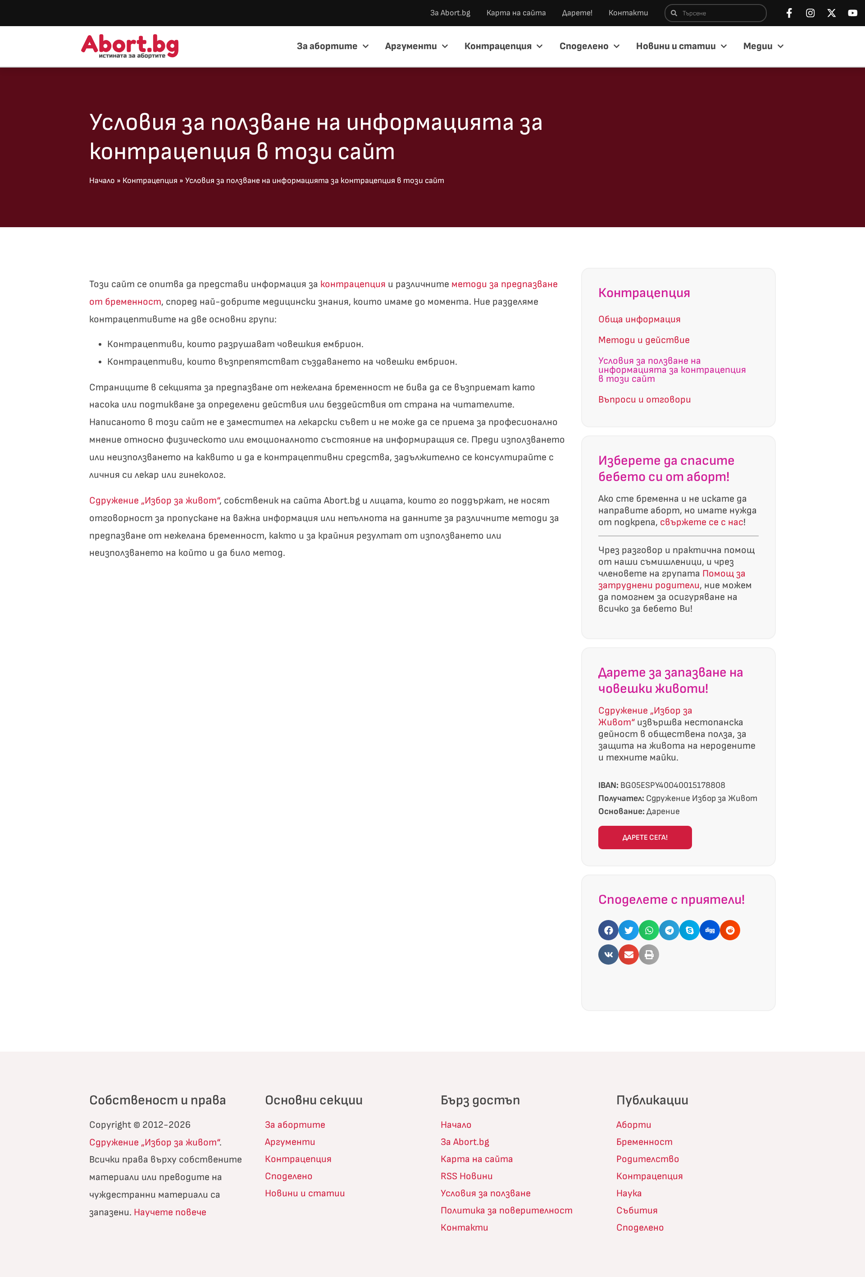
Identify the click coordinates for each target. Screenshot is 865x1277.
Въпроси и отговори (644, 399)
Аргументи (411, 46)
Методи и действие (644, 340)
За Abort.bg (450, 13)
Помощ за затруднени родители (672, 579)
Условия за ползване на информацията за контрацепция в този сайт (672, 369)
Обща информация (639, 319)
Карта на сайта (516, 13)
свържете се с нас (701, 522)
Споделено (584, 46)
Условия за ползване (486, 1193)
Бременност (644, 1142)
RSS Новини (467, 1176)
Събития (637, 1210)
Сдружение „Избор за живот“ (154, 500)
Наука (629, 1193)
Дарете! (577, 13)
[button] (608, 930)
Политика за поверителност (507, 1210)
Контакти (628, 13)
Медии (758, 46)
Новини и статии (676, 46)
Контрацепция (498, 46)
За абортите (327, 46)
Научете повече (170, 1212)
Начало (102, 180)
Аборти (633, 1125)
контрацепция (353, 284)
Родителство (647, 1159)
